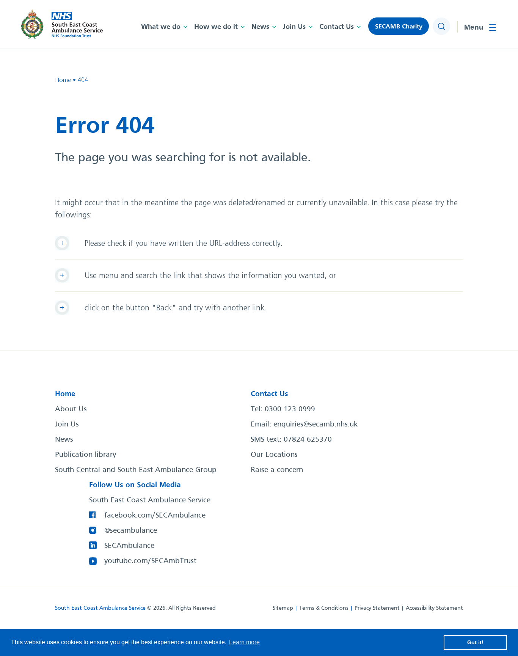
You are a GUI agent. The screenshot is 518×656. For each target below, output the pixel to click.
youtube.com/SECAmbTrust (150, 561)
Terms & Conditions (323, 608)
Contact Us (336, 27)
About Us (71, 409)
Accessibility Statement (434, 608)
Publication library (85, 454)
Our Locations (274, 454)
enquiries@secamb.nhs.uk (315, 424)
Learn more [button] (244, 642)
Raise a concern (277, 470)
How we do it (216, 27)
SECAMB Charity (398, 27)
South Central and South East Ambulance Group (136, 470)
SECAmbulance (129, 546)
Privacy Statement (377, 608)
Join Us (294, 27)
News (260, 27)
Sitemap (283, 608)
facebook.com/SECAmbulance (155, 515)
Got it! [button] (475, 642)
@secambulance (130, 530)
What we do (161, 27)
